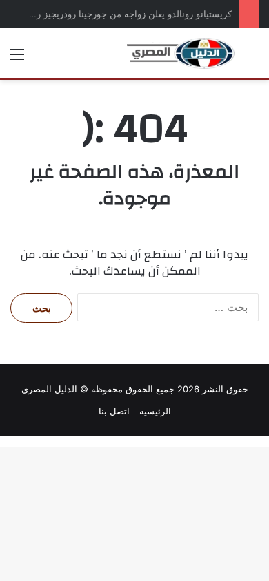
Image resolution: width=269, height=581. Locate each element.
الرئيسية (155, 410)
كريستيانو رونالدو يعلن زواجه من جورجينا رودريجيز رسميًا (125, 13)
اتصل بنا (114, 410)
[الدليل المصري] (181, 53)
